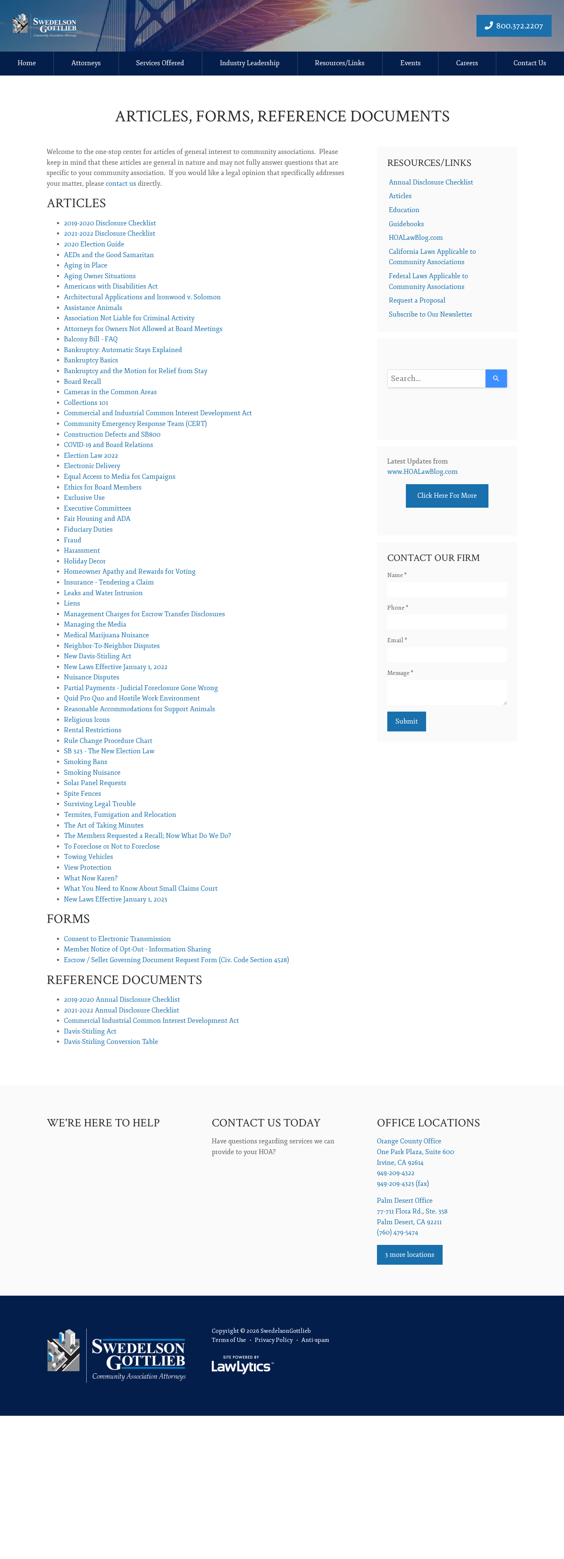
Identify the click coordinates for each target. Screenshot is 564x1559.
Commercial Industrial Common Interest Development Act (151, 1021)
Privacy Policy (274, 1340)
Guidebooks (406, 224)
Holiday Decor (85, 561)
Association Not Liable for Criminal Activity (129, 318)
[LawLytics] (243, 1365)
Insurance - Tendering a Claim (109, 582)
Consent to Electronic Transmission (117, 939)
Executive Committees (97, 508)
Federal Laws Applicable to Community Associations (428, 281)
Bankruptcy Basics (91, 360)
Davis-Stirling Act (90, 1031)
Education (404, 210)
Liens (72, 603)
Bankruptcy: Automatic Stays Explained (123, 350)
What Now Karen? (91, 878)
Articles (400, 196)
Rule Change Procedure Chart (108, 741)
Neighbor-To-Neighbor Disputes (112, 646)
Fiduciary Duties (88, 529)
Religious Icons (87, 720)
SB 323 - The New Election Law (109, 751)
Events (410, 63)
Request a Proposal (417, 300)
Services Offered (160, 63)
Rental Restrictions (92, 730)
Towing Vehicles (88, 857)
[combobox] (436, 378)
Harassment (82, 550)
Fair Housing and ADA (97, 519)
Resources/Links (340, 63)
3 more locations (409, 1255)
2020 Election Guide (94, 244)
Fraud (72, 540)
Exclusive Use (84, 498)
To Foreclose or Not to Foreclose (112, 846)
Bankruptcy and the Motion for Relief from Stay (135, 371)
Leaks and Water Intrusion (103, 593)
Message (400, 673)
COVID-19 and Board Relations (108, 445)
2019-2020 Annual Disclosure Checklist (122, 1000)
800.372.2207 (519, 26)
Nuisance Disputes (91, 677)
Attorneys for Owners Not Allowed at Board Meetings (143, 329)
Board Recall (82, 382)
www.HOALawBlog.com (422, 472)
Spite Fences (82, 794)
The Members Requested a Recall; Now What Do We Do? (147, 836)
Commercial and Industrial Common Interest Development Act (158, 413)
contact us (121, 184)
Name (397, 575)
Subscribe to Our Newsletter (430, 314)
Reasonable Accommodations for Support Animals (139, 709)
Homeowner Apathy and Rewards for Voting (130, 572)
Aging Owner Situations (100, 276)
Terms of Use (229, 1340)
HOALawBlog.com (416, 238)
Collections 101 (86, 403)
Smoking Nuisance (92, 773)
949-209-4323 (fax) (403, 1184)
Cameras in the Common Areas (110, 392)
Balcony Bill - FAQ (91, 339)
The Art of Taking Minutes (104, 825)
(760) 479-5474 (397, 1232)
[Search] (496, 378)
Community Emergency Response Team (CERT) (135, 424)
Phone (397, 607)
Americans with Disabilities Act (111, 286)
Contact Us (530, 63)
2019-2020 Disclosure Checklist (110, 223)
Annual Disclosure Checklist (431, 182)
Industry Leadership (250, 63)
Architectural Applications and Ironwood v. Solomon (142, 297)
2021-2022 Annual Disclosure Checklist (121, 1010)
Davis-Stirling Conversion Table (111, 1042)
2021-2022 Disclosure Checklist (109, 233)
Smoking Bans (85, 762)
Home (27, 63)
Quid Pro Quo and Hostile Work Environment (132, 698)
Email (397, 640)
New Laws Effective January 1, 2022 (116, 667)
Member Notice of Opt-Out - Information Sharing (137, 949)
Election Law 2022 (91, 456)
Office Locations (428, 1123)
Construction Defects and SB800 (112, 435)
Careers (467, 63)
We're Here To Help (103, 1123)
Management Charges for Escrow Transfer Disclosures (144, 614)
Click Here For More (447, 496)
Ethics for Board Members (103, 487)
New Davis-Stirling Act (97, 656)
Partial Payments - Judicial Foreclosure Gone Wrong (141, 688)
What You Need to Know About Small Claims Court (141, 889)
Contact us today (266, 1123)
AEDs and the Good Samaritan (109, 255)
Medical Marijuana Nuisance (106, 635)
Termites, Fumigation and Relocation (120, 815)
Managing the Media (95, 624)
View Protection (87, 867)
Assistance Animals (93, 308)
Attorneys (86, 63)
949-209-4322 (396, 1173)
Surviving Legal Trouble (100, 804)
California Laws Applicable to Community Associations (432, 257)
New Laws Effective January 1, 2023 (115, 899)
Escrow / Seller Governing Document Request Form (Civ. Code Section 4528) (176, 960)
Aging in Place (85, 265)
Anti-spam (315, 1340)
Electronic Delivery (92, 466)
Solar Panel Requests (95, 783)
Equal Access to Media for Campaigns (119, 477)
